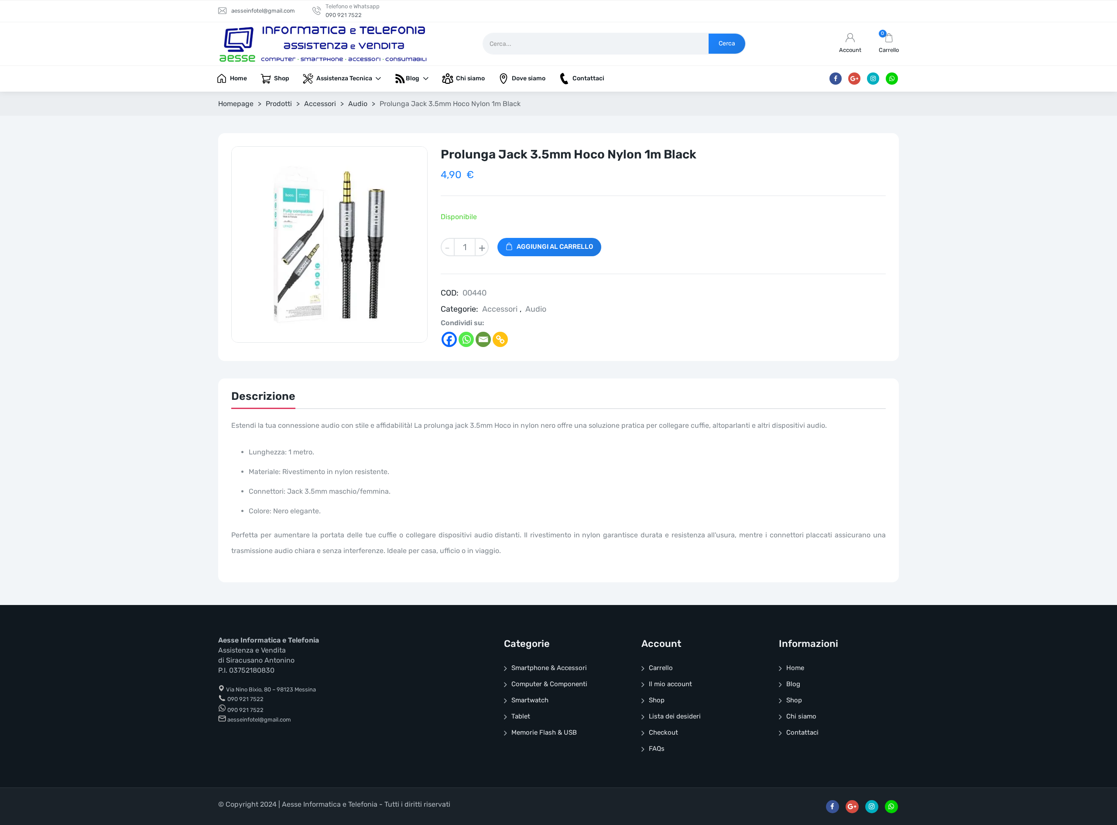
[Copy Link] (500, 339)
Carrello (661, 668)
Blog (793, 684)
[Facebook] (449, 339)
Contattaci (802, 732)
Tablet (520, 716)
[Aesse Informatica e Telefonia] (323, 43)
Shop (657, 700)
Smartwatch (529, 700)
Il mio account (670, 684)
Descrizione (263, 396)
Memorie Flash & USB (544, 732)
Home (795, 668)
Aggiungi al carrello (555, 247)
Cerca (727, 43)
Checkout (663, 732)
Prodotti (279, 104)
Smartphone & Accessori (549, 668)
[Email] (483, 339)
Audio (357, 104)
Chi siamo (801, 716)
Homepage (236, 104)
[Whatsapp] (466, 339)
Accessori (320, 104)
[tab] (263, 398)
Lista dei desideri (675, 716)
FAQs (657, 749)
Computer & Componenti (549, 684)
